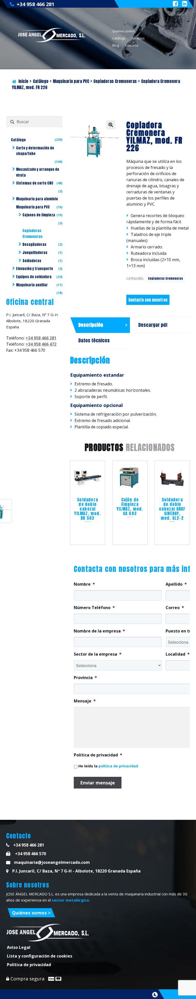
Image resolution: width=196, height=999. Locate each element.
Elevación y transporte (34, 268)
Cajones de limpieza (38, 215)
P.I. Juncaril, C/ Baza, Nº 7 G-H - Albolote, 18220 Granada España (76, 871)
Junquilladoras (34, 252)
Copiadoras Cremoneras (115, 81)
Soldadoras (31, 260)
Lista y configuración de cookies (39, 956)
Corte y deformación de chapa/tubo (35, 151)
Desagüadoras (34, 244)
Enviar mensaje (97, 783)
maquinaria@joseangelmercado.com (52, 862)
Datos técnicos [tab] (94, 340)
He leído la (108, 766)
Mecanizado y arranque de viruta (37, 172)
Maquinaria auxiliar (32, 285)
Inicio (23, 81)
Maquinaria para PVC (71, 81)
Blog (115, 45)
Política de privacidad (29, 964)
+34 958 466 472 (41, 344)
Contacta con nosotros (147, 300)
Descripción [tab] (90, 324)
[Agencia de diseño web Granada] (155, 994)
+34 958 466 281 (35, 4)
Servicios (138, 38)
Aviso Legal (18, 947)
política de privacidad (118, 766)
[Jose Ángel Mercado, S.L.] (52, 35)
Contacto (131, 45)
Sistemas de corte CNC (34, 183)
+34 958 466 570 (30, 853)
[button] (110, 124)
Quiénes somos (123, 31)
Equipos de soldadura (34, 276)
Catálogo (119, 38)
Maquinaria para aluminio (37, 199)
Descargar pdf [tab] (152, 324)
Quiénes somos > (31, 913)
